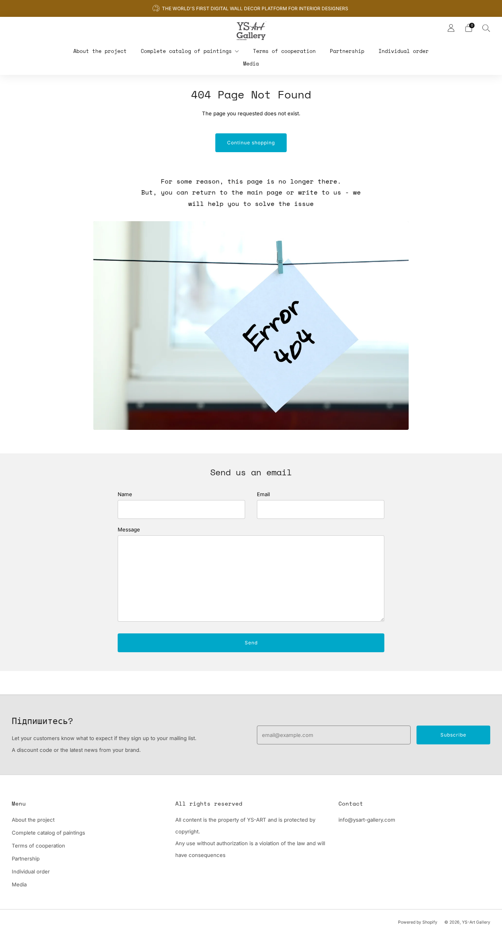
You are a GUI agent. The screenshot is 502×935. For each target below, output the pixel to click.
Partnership (347, 51)
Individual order (403, 51)
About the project (100, 51)
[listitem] (251, 8)
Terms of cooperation (284, 51)
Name (125, 494)
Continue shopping (251, 143)
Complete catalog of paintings (186, 51)
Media (251, 63)
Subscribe (453, 735)
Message (129, 529)
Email (263, 494)
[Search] (486, 28)
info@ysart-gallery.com (366, 820)
